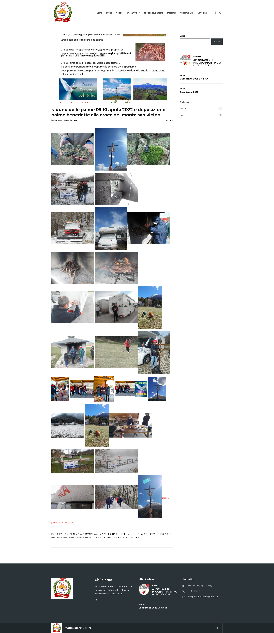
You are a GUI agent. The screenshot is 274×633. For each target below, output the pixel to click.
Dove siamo (203, 13)
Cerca (182, 36)
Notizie (119, 13)
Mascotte (171, 13)
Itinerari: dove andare (153, 13)
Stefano (58, 120)
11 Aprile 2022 (70, 120)
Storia (99, 13)
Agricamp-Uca (186, 13)
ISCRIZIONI (132, 13)
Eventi (109, 13)
